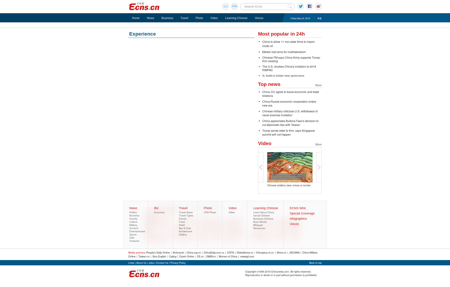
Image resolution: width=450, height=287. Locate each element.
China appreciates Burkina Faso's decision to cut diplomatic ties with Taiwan (290, 123)
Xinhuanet (178, 252)
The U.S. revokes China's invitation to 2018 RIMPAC (289, 68)
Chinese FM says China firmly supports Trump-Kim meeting (291, 59)
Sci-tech (133, 228)
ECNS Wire (298, 208)
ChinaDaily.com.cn (214, 252)
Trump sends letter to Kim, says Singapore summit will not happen (288, 132)
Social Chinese (261, 215)
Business (167, 18)
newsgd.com (247, 256)
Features (134, 240)
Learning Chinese (236, 18)
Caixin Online (186, 256)
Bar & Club (185, 228)
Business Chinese (263, 218)
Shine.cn (281, 252)
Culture (133, 221)
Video (214, 18)
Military (133, 225)
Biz (156, 208)
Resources (259, 228)
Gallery (183, 234)
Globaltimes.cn (245, 252)
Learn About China (263, 212)
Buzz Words (260, 221)
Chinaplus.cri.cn (265, 252)
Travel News (186, 212)
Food (182, 221)
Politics (133, 212)
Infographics (298, 218)
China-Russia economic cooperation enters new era (289, 103)
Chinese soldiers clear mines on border (289, 185)
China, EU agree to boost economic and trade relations (290, 94)
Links (131, 262)
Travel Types (186, 215)
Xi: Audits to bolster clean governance (283, 75)
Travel (184, 18)
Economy (159, 212)
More (318, 85)
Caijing (172, 256)
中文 (319, 18)
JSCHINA (294, 252)
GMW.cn (211, 256)
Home (136, 18)
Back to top (315, 262)
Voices (259, 18)
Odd (131, 237)
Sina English (159, 256)
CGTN (230, 252)
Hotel (182, 225)
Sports (133, 234)
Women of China (228, 256)
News (150, 18)
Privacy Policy (178, 262)
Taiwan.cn (144, 256)
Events (183, 218)
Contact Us (162, 262)
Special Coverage (302, 213)
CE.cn (200, 256)
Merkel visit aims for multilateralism (284, 52)
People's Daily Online (158, 252)
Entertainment (137, 231)
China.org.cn (194, 252)
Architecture (185, 231)
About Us (141, 262)
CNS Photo (210, 212)
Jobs (151, 262)
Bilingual (258, 225)
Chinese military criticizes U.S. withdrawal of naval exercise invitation (289, 113)
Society (133, 218)
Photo (199, 18)
